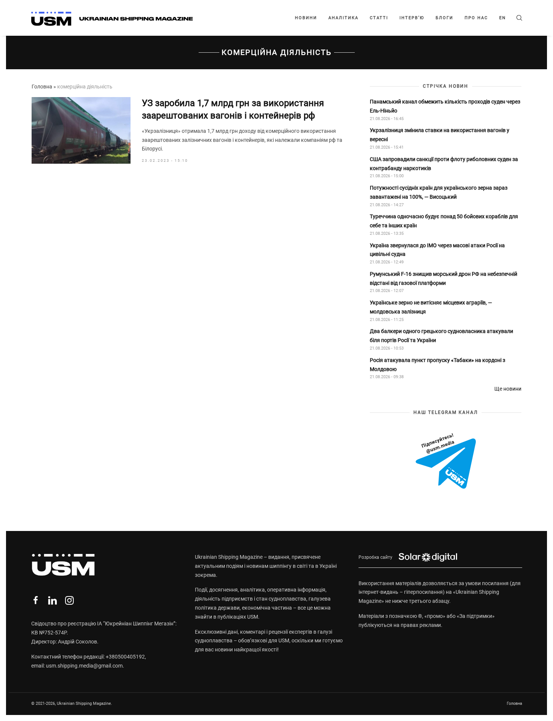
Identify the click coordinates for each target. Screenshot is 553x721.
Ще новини (507, 389)
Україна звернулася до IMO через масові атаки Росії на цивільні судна (437, 249)
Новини (306, 17)
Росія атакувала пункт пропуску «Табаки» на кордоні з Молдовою (437, 364)
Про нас (476, 17)
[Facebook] (35, 600)
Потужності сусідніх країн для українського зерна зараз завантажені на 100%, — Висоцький (438, 192)
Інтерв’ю (412, 17)
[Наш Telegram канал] (446, 462)
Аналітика (343, 17)
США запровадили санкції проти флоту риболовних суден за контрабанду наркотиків (444, 163)
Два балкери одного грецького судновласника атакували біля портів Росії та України (441, 335)
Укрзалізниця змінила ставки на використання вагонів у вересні (439, 134)
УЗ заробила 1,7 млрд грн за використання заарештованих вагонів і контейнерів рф (233, 109)
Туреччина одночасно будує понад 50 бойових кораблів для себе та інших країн (444, 220)
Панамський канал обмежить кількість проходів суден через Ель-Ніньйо (445, 106)
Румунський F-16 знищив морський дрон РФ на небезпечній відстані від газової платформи (443, 278)
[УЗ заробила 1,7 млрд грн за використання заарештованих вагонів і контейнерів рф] (81, 130)
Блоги (444, 17)
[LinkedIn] (52, 600)
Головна (42, 87)
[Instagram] (69, 600)
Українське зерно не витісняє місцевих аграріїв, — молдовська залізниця (431, 307)
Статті (379, 17)
